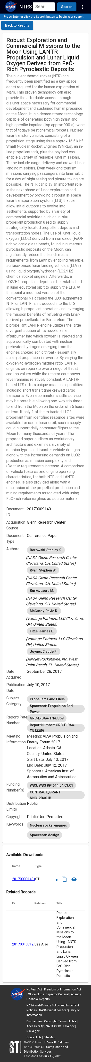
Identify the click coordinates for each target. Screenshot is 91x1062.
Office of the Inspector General (48, 994)
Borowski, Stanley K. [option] (46, 550)
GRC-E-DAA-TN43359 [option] (47, 718)
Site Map (49, 1037)
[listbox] (56, 555)
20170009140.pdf (26, 879)
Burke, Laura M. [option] (42, 591)
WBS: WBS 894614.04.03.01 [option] (51, 785)
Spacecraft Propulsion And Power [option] (51, 709)
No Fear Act (34, 989)
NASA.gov (33, 1031)
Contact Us (33, 1037)
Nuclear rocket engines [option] (48, 825)
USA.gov (68, 1026)
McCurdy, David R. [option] (44, 611)
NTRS (25, 7)
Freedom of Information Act (62, 989)
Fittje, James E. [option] (42, 631)
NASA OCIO (53, 1026)
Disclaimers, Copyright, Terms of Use (51, 1021)
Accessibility (35, 1026)
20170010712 (22, 944)
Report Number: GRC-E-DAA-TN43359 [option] (52, 728)
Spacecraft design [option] (44, 835)
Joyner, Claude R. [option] (44, 651)
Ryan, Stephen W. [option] (43, 570)
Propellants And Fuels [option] (47, 699)
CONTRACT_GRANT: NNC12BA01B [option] (45, 795)
